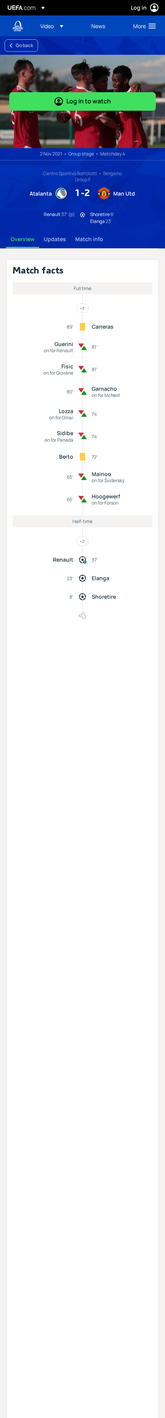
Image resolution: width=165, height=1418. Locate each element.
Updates (55, 239)
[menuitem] (59, 26)
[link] (98, 26)
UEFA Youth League (17, 26)
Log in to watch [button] (88, 101)
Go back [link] (24, 45)
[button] (51, 26)
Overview (23, 239)
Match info (89, 239)
